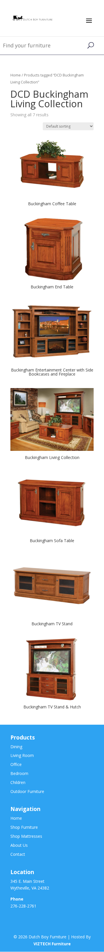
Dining (16, 746)
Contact (17, 854)
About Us (19, 845)
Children (17, 782)
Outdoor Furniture (27, 791)
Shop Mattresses (26, 836)
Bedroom (19, 773)
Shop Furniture (24, 827)
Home (15, 75)
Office (16, 764)
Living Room (22, 755)
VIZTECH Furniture (52, 943)
